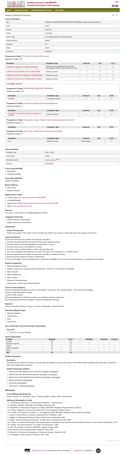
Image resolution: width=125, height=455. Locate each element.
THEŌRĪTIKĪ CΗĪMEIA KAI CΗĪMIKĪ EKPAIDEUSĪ (22, 67)
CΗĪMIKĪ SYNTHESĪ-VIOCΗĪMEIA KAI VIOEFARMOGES (24, 75)
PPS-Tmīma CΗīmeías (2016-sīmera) (35, 56)
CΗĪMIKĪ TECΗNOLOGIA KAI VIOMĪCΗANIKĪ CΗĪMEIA (24, 79)
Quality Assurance (21, 10)
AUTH (9, 10)
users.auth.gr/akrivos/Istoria (22, 206)
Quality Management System (42, 10)
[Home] (16, 7)
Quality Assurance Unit (39, 450)
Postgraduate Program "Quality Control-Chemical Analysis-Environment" (49, 120)
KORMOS (11, 99)
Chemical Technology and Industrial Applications (41, 103)
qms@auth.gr (78, 450)
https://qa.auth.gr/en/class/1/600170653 (32, 197)
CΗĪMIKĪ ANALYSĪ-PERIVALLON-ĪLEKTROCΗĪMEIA (23, 72)
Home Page (59, 10)
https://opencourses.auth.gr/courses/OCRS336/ (41, 203)
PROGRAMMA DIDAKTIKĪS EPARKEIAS (38, 88)
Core (9, 141)
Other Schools (14, 84)
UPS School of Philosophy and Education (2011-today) (43, 131)
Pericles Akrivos (50, 160)
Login (117, 2)
